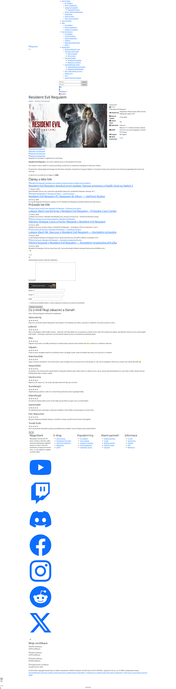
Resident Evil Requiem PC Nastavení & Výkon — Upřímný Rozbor (67, 196)
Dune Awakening (86, 445)
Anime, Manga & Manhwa (74, 12)
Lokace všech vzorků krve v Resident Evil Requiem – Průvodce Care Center (73, 211)
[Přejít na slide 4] (90, 687)
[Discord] (40, 519)
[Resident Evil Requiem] (68, 126)
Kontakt (130, 443)
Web (30, 299)
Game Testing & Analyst (73, 78)
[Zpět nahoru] (1, 678)
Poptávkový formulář (63, 441)
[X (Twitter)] (40, 623)
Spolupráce (66, 47)
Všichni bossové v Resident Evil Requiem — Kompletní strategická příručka (73, 242)
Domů (31, 101)
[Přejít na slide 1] (86, 687)
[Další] (32, 432)
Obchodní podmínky (63, 443)
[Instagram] (40, 571)
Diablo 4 (67, 41)
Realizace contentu (74, 63)
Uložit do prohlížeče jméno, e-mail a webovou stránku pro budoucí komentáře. (57, 303)
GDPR (58, 447)
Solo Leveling (84, 441)
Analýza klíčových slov (72, 49)
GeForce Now (69, 16)
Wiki (63, 23)
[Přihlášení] (59, 89)
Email (31, 295)
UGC (66, 76)
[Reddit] (40, 597)
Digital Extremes (109, 439)
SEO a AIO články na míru (74, 71)
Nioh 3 (67, 45)
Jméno (31, 291)
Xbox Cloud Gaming (71, 19)
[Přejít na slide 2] (87, 687)
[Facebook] (40, 545)
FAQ (129, 445)
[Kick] (30, 639)
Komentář (32, 280)
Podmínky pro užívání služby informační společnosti (104, 673)
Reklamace (60, 445)
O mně (130, 439)
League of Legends (71, 8)
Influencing (69, 74)
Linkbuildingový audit (72, 65)
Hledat (84, 82)
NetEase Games (109, 443)
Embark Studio (109, 445)
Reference (131, 447)
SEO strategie (72, 54)
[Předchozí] (30, 432)
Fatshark (107, 447)
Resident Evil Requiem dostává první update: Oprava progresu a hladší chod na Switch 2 (81, 185)
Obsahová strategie (74, 60)
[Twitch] (40, 493)
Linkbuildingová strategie (76, 67)
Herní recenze (67, 21)
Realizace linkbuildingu (76, 69)
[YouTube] (40, 467)
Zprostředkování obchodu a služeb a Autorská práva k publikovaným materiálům (57, 673)
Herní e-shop (60, 439)
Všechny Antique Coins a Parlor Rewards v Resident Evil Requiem (67, 221)
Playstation (68, 14)
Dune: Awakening (71, 5)
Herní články (66, 1)
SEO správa (72, 56)
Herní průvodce (67, 32)
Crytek (106, 441)
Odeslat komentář (35, 307)
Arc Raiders (69, 3)
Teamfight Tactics (74, 10)
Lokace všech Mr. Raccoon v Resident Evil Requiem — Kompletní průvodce (72, 232)
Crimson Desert (70, 36)
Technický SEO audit (72, 52)
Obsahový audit (70, 58)
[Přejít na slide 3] (88, 687)
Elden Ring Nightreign (72, 43)
